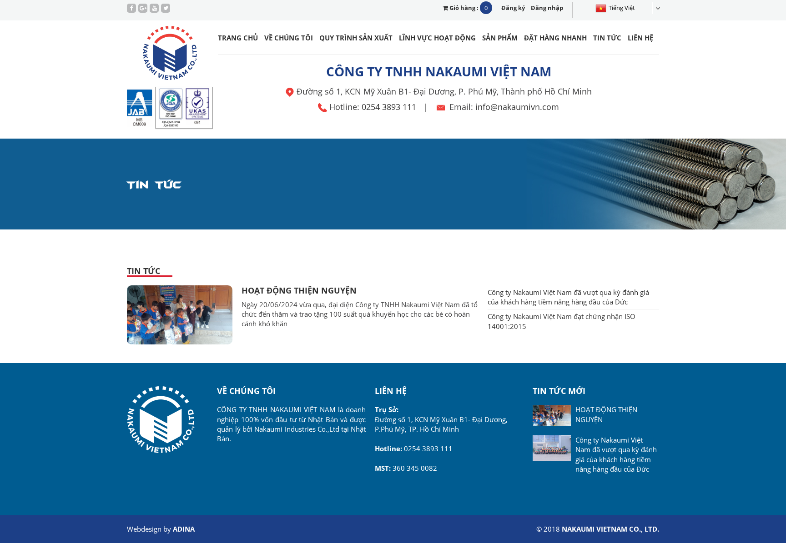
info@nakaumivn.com (517, 106)
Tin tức (607, 37)
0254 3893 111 (389, 106)
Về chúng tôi (288, 37)
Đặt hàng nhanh (555, 37)
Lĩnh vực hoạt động (437, 37)
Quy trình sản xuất (356, 37)
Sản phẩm (500, 37)
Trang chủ (238, 37)
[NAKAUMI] (170, 54)
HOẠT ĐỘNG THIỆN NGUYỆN (299, 290)
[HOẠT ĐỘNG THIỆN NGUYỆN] (179, 314)
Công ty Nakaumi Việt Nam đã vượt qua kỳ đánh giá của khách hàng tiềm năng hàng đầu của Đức (568, 297)
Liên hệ (640, 37)
